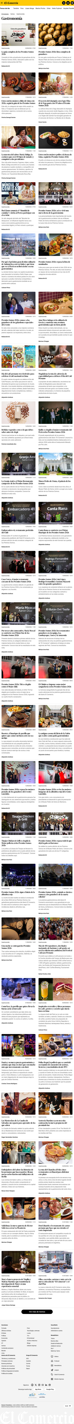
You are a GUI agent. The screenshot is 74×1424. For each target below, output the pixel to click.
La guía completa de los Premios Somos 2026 (18, 52)
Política (3, 1335)
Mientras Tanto (55, 1351)
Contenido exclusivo (7, 1348)
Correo (28, 1363)
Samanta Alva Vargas (45, 1298)
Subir (66, 1406)
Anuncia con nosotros (8, 1366)
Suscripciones (55, 1328)
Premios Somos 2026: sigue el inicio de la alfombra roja (18, 893)
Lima (2, 1353)
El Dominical (30, 1338)
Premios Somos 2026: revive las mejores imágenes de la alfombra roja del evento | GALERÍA (55, 791)
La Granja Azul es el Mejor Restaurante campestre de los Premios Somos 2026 (17, 482)
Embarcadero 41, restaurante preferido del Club (17, 531)
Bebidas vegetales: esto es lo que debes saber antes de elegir (17, 430)
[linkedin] (46, 1385)
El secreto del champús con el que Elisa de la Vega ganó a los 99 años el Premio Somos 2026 (54, 103)
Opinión (3, 1340)
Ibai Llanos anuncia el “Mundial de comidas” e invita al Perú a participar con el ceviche (18, 212)
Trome (28, 1366)
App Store (38, 1389)
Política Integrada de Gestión (10, 1371)
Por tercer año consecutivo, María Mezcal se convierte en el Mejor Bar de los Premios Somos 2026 (18, 633)
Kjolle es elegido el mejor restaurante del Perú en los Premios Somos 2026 (55, 430)
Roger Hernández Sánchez (10, 1137)
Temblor (16, 8)
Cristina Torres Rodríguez (9, 1083)
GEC (27, 1358)
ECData (3, 1333)
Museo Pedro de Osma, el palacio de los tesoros (55, 482)
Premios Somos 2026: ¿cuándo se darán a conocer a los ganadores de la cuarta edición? (55, 894)
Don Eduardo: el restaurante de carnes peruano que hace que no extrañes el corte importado (54, 1228)
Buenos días (54, 1341)
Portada (3, 1328)
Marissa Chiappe (44, 341)
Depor (28, 1368)
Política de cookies (6, 1373)
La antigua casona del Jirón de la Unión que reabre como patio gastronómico (54, 734)
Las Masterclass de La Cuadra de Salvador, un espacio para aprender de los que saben (18, 1123)
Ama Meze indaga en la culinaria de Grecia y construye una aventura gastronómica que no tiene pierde (53, 322)
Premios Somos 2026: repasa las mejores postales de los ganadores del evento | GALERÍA (18, 791)
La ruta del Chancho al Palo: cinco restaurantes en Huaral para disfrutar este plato (54, 1172)
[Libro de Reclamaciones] (42, 1395)
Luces (29, 1333)
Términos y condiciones (8, 1358)
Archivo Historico (32, 1340)
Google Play (50, 1389)
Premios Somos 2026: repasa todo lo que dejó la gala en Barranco (55, 841)
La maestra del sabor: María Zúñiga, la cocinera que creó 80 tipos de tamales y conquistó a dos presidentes (18, 156)
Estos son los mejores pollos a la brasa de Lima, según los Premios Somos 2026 (55, 155)
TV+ (28, 1335)
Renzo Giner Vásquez (8, 1191)
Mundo (3, 1350)
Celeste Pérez (6, 287)
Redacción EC (6, 66)
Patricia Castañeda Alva (9, 444)
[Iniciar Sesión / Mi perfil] (72, 3)
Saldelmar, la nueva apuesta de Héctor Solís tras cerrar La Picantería (17, 1226)
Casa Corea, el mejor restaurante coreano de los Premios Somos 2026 (16, 580)
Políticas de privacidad (8, 1368)
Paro (22, 8)
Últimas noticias (6, 1330)
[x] (36, 1385)
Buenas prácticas (6, 1363)
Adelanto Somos (56, 1346)
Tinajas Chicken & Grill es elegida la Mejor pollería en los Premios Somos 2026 (16, 843)
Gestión (28, 1361)
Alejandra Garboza (7, 397)
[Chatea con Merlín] (64, 3)
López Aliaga (29, 8)
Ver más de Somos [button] (37, 1312)
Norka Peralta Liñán (45, 974)
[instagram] (39, 1385)
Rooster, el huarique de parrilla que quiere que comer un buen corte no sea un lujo (17, 735)
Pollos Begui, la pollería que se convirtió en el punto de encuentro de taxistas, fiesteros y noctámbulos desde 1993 (55, 1064)
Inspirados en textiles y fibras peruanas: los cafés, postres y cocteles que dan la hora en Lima (55, 1008)
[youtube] (43, 1385)
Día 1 (52, 1348)
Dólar (48, 8)
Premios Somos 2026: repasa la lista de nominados (54, 262)
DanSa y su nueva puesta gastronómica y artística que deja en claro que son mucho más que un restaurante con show (18, 1064)
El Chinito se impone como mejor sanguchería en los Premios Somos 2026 (55, 685)
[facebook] (32, 1385)
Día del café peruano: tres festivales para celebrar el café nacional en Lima (18, 374)
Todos (53, 1338)
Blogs (28, 1343)
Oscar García (42, 122)
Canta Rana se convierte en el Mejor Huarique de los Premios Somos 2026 (54, 531)
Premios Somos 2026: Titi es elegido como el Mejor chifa (16, 685)
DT (2, 1343)
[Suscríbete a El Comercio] (68, 3)
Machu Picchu (40, 8)
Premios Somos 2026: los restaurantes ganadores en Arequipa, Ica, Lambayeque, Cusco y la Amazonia (54, 633)
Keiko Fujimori (57, 8)
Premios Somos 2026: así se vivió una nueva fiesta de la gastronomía (54, 211)
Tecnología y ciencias (33, 1330)
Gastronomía (5, 48)
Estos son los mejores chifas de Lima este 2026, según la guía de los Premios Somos (18, 101)
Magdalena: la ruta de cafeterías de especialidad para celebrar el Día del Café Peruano (55, 376)
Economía (4, 1338)
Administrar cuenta (56, 1330)
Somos (3, 1345)
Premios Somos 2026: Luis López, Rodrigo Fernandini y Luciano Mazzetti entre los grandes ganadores (54, 581)
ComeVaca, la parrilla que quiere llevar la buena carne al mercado (18, 1007)
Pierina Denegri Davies (9, 117)
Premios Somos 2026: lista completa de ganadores (55, 52)
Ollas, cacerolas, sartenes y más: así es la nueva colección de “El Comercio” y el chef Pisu (55, 1281)
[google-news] (49, 1385)
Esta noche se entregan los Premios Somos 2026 (16, 946)
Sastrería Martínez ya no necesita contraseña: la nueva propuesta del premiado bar (53, 1123)
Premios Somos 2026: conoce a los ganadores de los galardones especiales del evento (17, 322)
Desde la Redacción (56, 1343)
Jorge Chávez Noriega (8, 1305)
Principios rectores (7, 1361)
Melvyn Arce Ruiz (44, 68)
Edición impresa (31, 1345)
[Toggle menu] (1, 3)
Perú (28, 1328)
